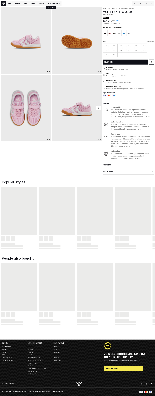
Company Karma (7, 357)
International (10, 383)
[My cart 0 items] (151, 3)
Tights (55, 349)
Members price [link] (54, 4)
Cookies (30, 366)
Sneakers (56, 352)
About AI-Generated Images (37, 368)
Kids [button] (25, 4)
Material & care (108, 171)
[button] (135, 3)
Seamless (56, 355)
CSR (3, 355)
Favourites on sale (126, 8)
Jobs (3, 363)
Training (55, 347)
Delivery (109, 67)
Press (4, 352)
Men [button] (9, 4)
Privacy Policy (32, 363)
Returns (30, 352)
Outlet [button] (42, 4)
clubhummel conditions (35, 360)
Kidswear (56, 357)
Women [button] (17, 4)
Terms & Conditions (34, 357)
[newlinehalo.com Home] (3, 3)
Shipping (109, 74)
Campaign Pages (109, 8)
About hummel (6, 347)
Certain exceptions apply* (111, 360)
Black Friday (57, 360)
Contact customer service (36, 374)
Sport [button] (33, 4)
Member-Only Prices (114, 86)
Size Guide (31, 355)
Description (107, 165)
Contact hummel (7, 360)
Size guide (150, 41)
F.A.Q (29, 347)
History (4, 349)
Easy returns (111, 80)
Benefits (106, 103)
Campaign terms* (33, 371)
